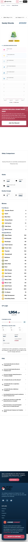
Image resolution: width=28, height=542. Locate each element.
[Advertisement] (14, 10)
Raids (3, 517)
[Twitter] (7, 500)
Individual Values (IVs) (8, 325)
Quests (3, 515)
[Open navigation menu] (2, 1)
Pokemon (4, 508)
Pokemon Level (6, 319)
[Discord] (3, 500)
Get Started (13, 479)
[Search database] (17, 1)
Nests (3, 511)
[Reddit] (11, 500)
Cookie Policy (7, 532)
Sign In (20, 1)
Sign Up (25, 1)
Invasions (4, 513)
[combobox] (4, 330)
